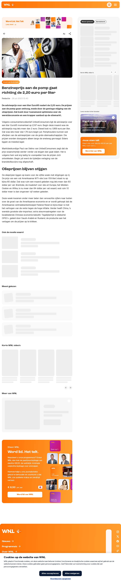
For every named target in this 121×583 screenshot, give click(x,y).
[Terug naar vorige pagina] (4, 33)
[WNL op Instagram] (117, 531)
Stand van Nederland (10, 82)
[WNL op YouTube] (117, 546)
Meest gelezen (87, 22)
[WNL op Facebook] (117, 541)
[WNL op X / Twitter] (117, 536)
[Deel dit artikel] (70, 33)
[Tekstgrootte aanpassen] (64, 33)
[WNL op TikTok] (117, 550)
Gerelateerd (100, 22)
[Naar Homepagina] (9, 5)
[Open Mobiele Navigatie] (115, 5)
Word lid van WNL (25, 495)
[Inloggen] (109, 4)
